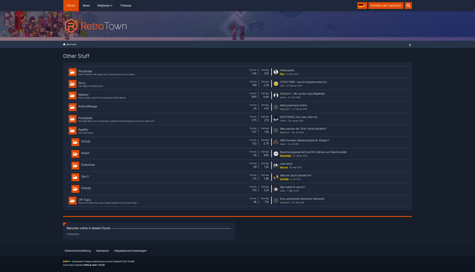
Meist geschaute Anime (293, 105)
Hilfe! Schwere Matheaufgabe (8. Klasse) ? (304, 140)
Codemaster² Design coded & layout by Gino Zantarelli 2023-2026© (103, 261)
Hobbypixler (287, 70)
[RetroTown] (237, 25)
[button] (362, 5)
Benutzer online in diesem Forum (89, 228)
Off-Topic (84, 200)
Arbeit (85, 153)
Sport (85, 176)
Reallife (83, 129)
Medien (83, 94)
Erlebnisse (88, 165)
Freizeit (86, 188)
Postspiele (85, 118)
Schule (85, 141)
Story (82, 83)
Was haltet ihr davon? (292, 187)
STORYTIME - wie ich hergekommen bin (303, 81)
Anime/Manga (87, 106)
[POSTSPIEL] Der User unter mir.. (299, 116)
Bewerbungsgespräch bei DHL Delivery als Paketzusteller (313, 152)
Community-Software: (84, 265)
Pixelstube (85, 71)
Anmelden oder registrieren (386, 5)
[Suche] (408, 5)
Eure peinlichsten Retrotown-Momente (302, 198)
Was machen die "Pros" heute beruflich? (303, 128)
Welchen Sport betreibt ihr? (296, 175)
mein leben (286, 163)
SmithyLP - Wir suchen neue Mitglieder (302, 93)
